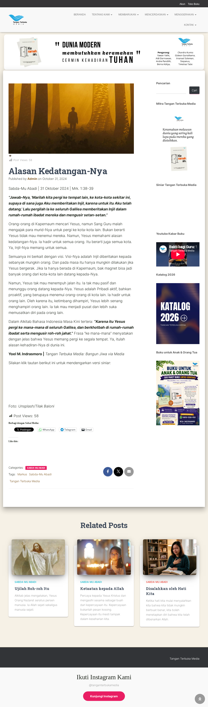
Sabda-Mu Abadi (36, 468)
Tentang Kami (101, 14)
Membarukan (127, 14)
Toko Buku (193, 4)
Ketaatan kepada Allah (102, 588)
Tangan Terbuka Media (25, 481)
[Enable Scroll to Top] (200, 699)
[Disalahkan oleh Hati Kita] (169, 557)
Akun (182, 4)
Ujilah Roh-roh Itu (32, 588)
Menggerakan (184, 14)
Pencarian (163, 83)
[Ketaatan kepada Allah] (104, 557)
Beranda (80, 14)
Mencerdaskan (155, 14)
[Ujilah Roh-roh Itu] (38, 557)
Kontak (189, 24)
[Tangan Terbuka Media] (17, 20)
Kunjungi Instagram (104, 696)
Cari (194, 90)
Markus (22, 474)
